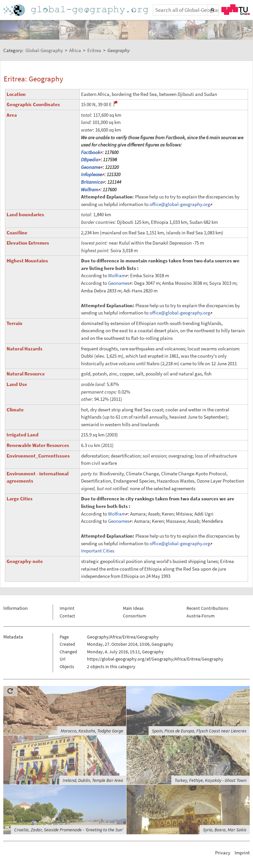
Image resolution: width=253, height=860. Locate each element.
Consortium (134, 616)
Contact (67, 616)
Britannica (92, 182)
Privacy (222, 852)
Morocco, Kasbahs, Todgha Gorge (92, 731)
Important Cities (97, 551)
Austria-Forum (200, 616)
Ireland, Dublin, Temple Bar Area (93, 780)
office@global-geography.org (180, 204)
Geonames (118, 283)
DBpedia (89, 159)
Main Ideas (133, 608)
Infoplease (91, 174)
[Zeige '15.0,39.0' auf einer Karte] (115, 103)
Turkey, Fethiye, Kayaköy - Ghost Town (210, 780)
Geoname (90, 167)
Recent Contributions (207, 608)
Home (76, 10)
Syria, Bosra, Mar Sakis (224, 830)
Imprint (67, 608)
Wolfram (89, 189)
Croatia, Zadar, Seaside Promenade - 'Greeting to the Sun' (68, 830)
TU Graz (235, 9)
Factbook (90, 152)
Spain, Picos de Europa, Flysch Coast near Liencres (199, 731)
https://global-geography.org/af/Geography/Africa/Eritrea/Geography (155, 659)
